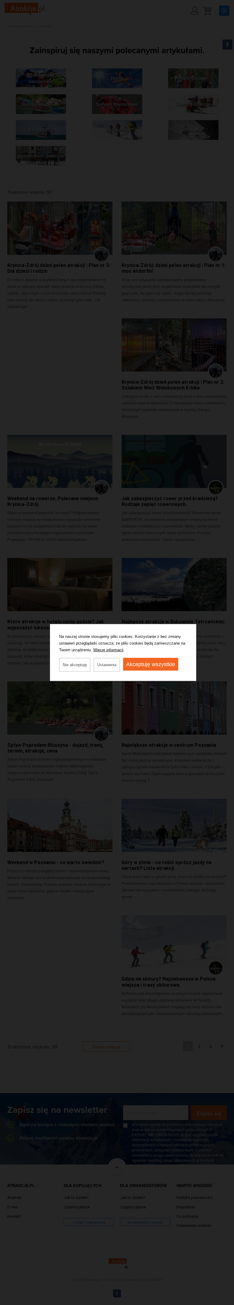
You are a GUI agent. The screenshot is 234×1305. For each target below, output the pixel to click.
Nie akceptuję (75, 665)
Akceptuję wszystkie (150, 664)
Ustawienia (106, 665)
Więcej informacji (108, 650)
